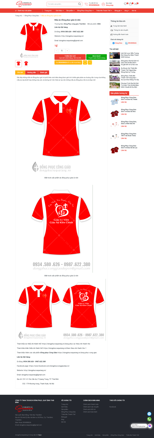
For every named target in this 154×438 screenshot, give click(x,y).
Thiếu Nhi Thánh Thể (103, 10)
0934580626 (94, 5)
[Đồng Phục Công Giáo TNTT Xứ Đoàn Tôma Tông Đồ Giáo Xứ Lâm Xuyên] (114, 138)
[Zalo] (149, 414)
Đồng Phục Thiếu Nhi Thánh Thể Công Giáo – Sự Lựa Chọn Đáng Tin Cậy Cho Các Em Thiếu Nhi (130, 78)
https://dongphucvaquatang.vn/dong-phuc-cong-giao (77, 353)
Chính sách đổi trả (89, 409)
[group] (33, 39)
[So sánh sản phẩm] (135, 4)
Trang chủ (48, 10)
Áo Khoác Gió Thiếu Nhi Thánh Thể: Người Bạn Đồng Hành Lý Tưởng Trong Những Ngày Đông (129, 70)
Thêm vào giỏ (70, 57)
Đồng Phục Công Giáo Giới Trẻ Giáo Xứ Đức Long (128, 111)
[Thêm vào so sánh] (90, 62)
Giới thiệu (59, 10)
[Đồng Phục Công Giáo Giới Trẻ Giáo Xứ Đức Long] (114, 114)
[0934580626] (149, 419)
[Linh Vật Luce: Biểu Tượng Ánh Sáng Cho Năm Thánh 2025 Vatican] (114, 55)
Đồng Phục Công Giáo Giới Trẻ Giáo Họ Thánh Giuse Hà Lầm (129, 99)
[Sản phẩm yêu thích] (125, 4)
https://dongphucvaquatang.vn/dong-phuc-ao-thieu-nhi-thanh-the (66, 344)
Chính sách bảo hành (90, 412)
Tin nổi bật (114, 49)
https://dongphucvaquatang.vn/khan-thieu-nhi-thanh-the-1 (64, 348)
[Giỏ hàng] (130, 4)
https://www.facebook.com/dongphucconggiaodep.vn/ (49, 366)
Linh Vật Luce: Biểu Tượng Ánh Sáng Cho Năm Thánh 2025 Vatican (130, 55)
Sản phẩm (69, 10)
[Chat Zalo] (127, 43)
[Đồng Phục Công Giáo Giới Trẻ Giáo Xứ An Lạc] (114, 150)
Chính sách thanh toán (90, 404)
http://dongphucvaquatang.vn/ (72, 36)
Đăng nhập (109, 5)
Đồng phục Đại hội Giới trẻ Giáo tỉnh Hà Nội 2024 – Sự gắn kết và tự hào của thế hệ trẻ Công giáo (130, 62)
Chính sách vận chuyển (91, 407)
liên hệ (134, 10)
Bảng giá (117, 10)
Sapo (40, 435)
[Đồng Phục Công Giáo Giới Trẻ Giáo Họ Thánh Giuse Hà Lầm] (114, 102)
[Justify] (79, 4)
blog (126, 10)
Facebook (112, 407)
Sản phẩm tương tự (119, 93)
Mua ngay (96, 57)
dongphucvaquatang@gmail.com (30, 425)
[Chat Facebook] (114, 43)
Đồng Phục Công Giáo (84, 10)
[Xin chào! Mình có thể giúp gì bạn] (150, 426)
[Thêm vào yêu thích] (85, 62)
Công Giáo (118, 43)
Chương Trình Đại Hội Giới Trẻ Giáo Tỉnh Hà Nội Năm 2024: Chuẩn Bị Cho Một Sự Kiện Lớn (130, 85)
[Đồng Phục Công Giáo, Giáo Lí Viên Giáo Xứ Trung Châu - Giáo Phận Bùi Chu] (114, 126)
